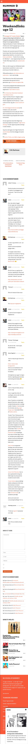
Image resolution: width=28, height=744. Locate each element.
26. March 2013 (21, 183)
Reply (22, 185)
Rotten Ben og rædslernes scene (14, 650)
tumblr (19, 428)
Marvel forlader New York (18, 593)
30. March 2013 (20, 237)
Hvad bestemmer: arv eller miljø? (15, 657)
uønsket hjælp (6, 131)
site (17, 406)
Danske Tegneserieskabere (9, 703)
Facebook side (12, 432)
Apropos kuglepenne (15, 303)
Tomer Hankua (12, 481)
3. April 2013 (20, 505)
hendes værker (13, 411)
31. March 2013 (16, 309)
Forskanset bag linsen (21, 163)
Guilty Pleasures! (17, 605)
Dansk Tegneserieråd (8, 701)
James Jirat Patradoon (13, 472)
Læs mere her (6, 693)
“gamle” (15, 511)
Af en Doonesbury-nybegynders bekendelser (8, 164)
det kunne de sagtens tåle (16, 82)
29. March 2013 (16, 199)
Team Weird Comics (14, 89)
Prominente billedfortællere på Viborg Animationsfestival (11, 637)
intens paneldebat (7, 57)
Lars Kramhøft (7, 593)
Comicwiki (5, 706)
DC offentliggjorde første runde (11, 107)
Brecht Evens (11, 261)
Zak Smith (10, 445)
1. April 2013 (15, 384)
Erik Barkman (12, 33)
